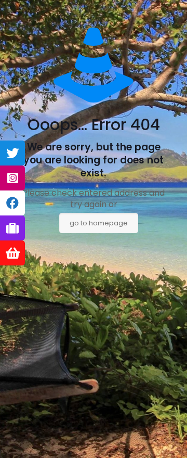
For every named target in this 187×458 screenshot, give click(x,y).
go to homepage (99, 223)
